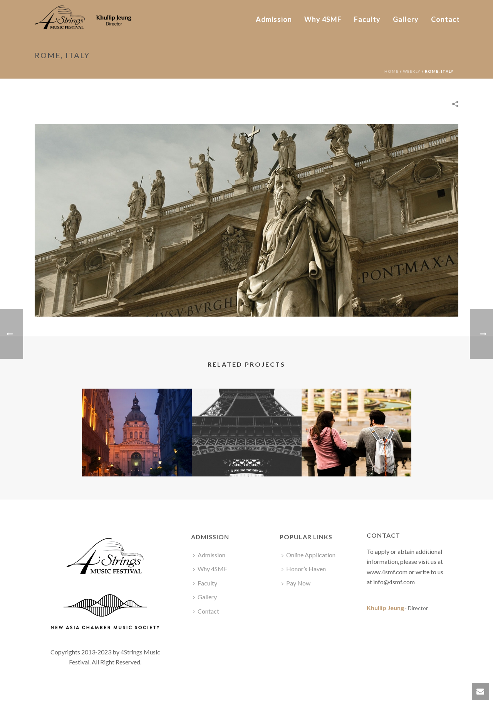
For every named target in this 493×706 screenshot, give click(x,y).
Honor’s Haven (306, 568)
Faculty (367, 19)
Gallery (406, 19)
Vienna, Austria (136, 456)
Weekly (412, 71)
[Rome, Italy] (246, 219)
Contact (445, 19)
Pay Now (298, 583)
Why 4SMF (323, 19)
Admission (274, 19)
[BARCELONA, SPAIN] (356, 419)
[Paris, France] (247, 419)
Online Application (310, 554)
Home (391, 71)
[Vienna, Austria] (137, 419)
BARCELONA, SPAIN (356, 456)
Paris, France (246, 456)
